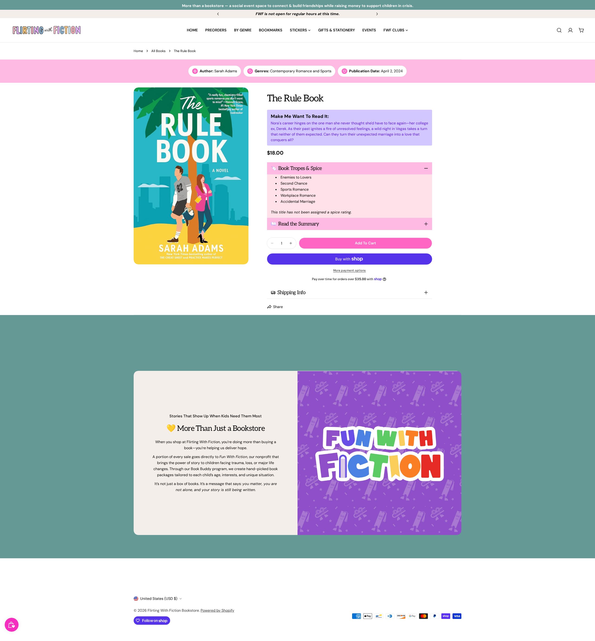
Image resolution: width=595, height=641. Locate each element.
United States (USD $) (158, 598)
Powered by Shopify (217, 610)
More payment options (349, 270)
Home (138, 51)
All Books (158, 51)
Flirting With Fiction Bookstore (173, 610)
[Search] (559, 30)
